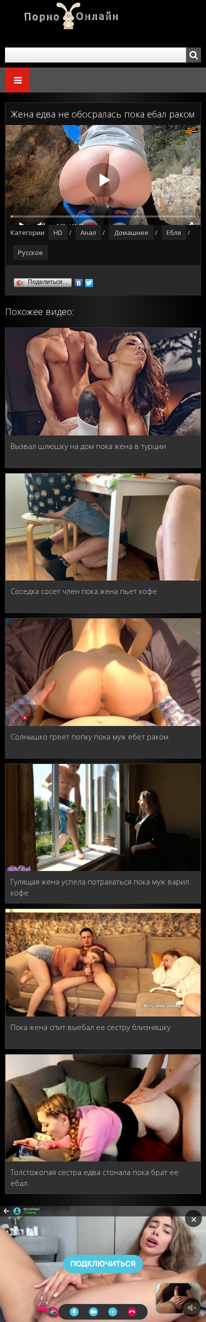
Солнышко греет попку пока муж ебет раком (89, 737)
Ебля (173, 232)
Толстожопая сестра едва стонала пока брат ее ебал (94, 1177)
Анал (88, 232)
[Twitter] (89, 280)
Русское (30, 252)
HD (58, 232)
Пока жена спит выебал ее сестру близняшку (90, 1027)
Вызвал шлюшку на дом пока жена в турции (88, 446)
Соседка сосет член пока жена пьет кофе (83, 591)
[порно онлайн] (65, 24)
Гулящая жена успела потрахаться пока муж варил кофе (99, 887)
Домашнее (131, 232)
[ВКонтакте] (79, 280)
